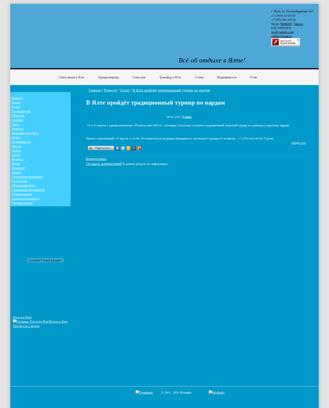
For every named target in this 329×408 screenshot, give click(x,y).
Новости (110, 90)
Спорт (125, 90)
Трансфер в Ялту (170, 77)
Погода (16, 146)
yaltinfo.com (298, 143)
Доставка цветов (22, 203)
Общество (18, 115)
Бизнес (16, 137)
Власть (16, 102)
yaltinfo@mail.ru (281, 36)
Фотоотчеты (19, 181)
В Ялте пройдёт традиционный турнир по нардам (171, 90)
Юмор (16, 163)
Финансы (17, 159)
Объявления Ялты (23, 185)
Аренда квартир (108, 77)
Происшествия (21, 111)
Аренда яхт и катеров (25, 198)
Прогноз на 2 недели (26, 326)
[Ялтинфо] (54, 25)
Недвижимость (226, 77)
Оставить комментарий (104, 163)
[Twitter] (123, 148)
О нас (253, 77)
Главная (95, 90)
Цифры (16, 150)
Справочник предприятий (28, 190)
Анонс (16, 155)
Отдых (16, 107)
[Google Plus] (139, 148)
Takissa (298, 24)
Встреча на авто (22, 194)
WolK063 (286, 24)
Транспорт (18, 168)
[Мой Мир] (133, 148)
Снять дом (139, 77)
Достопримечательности (27, 176)
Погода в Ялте (22, 317)
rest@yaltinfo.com (282, 32)
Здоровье (17, 120)
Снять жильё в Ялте (71, 77)
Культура (17, 128)
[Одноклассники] (128, 148)
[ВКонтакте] (117, 148)
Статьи (199, 77)
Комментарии (96, 158)
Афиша (16, 172)
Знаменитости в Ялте (25, 133)
